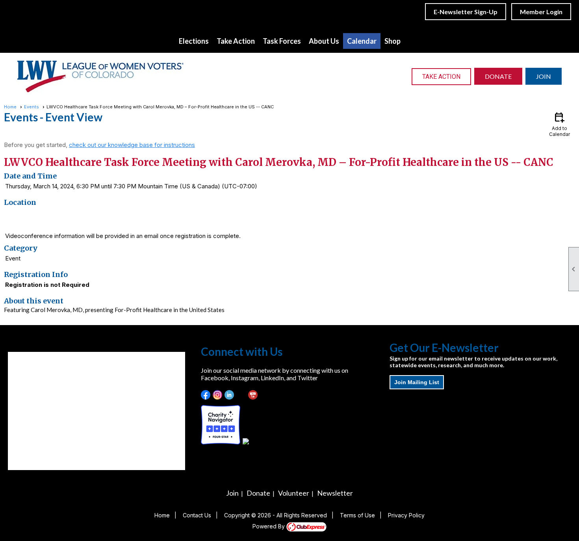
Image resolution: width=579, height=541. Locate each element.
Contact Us (197, 515)
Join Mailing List (416, 382)
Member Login (541, 11)
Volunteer (293, 493)
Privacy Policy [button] (406, 515)
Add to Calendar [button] (559, 124)
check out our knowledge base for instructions (132, 145)
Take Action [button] (236, 41)
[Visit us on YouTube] (253, 395)
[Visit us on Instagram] (218, 395)
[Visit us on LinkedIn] (229, 395)
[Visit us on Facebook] (206, 395)
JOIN (543, 76)
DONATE (498, 76)
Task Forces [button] (282, 41)
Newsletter (335, 493)
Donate (258, 493)
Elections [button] (194, 41)
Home (10, 107)
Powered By (269, 526)
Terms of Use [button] (357, 515)
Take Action (441, 76)
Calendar (362, 41)
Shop (392, 41)
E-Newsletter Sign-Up (465, 11)
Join (232, 493)
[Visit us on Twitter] (241, 395)
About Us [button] (324, 41)
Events (31, 107)
